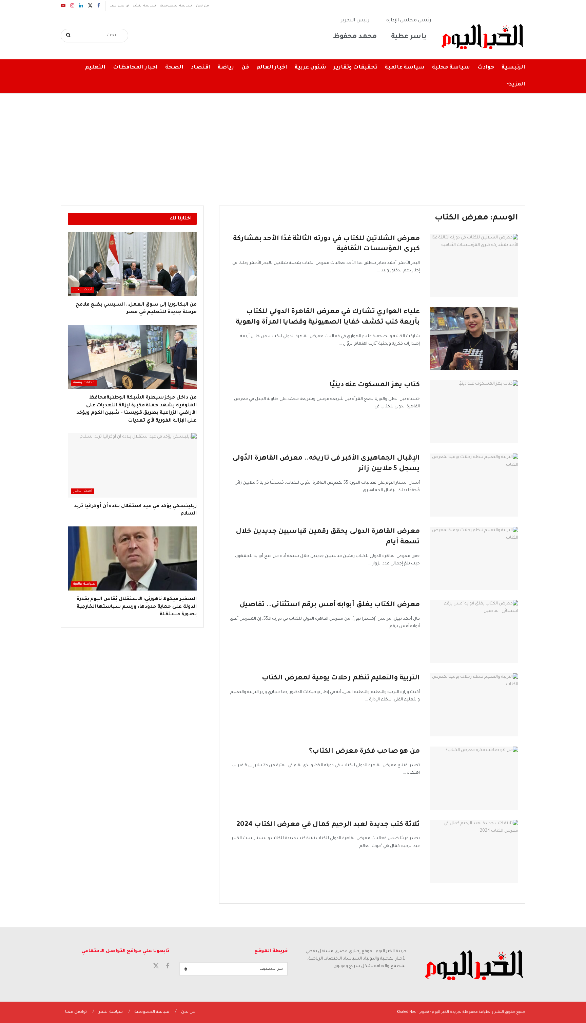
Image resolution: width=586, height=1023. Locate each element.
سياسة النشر (144, 6)
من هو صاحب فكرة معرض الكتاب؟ (364, 751)
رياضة (226, 68)
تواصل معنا (119, 6)
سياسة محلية (451, 68)
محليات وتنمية (84, 383)
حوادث (485, 68)
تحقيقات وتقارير (355, 68)
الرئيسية (513, 68)
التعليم (95, 68)
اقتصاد (200, 68)
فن (245, 68)
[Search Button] (69, 35)
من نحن (202, 6)
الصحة (174, 68)
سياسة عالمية (405, 68)
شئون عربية (310, 68)
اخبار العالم (271, 68)
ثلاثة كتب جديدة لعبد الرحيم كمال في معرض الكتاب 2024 (328, 825)
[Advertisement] (293, 144)
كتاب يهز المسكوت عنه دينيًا (375, 385)
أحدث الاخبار (82, 290)
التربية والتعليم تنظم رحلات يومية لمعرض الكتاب (341, 678)
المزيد (517, 85)
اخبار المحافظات (135, 68)
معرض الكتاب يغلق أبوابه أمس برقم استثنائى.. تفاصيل (329, 605)
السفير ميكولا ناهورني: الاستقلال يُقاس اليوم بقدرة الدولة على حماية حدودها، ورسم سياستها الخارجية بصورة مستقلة (137, 607)
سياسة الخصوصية (176, 6)
